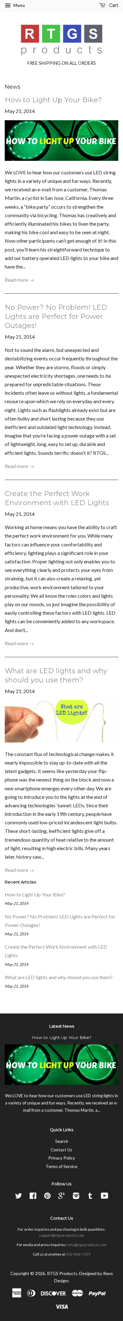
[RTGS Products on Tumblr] (90, 1197)
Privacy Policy (61, 1157)
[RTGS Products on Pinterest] (47, 1197)
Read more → (19, 280)
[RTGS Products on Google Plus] (61, 1197)
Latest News (61, 1026)
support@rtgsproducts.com (61, 1235)
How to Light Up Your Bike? (53, 100)
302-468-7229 (78, 1254)
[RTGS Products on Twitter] (18, 1197)
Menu (18, 5)
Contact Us (61, 1149)
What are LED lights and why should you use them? (56, 675)
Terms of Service (61, 1166)
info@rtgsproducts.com (87, 1245)
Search (61, 1141)
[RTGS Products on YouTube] (104, 1197)
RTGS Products (62, 1273)
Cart (113, 5)
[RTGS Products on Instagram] (76, 1197)
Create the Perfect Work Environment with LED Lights (57, 498)
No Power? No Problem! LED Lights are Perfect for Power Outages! (56, 316)
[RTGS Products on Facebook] (33, 1197)
